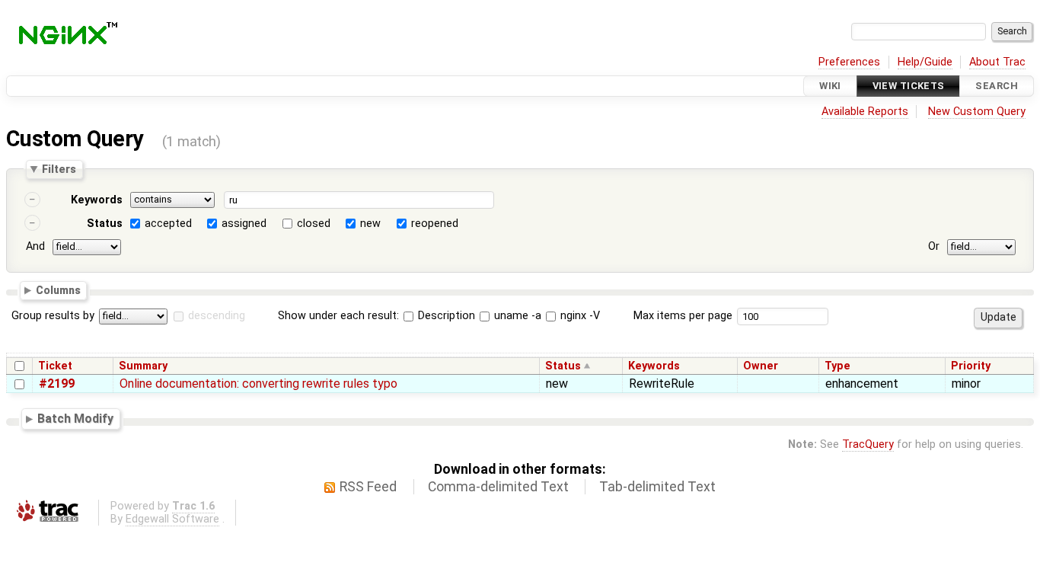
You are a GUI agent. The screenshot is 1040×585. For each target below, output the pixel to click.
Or (934, 246)
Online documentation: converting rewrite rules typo (258, 383)
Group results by (52, 315)
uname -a (516, 315)
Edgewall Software (172, 519)
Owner (760, 366)
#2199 (57, 383)
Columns (58, 289)
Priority (971, 366)
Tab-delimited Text (657, 486)
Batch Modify (75, 418)
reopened (434, 223)
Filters (59, 169)
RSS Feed (368, 486)
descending (216, 315)
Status (105, 223)
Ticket (55, 366)
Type (837, 366)
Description (445, 315)
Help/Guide (925, 62)
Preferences (849, 62)
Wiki (830, 85)
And (35, 246)
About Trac (997, 62)
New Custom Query (977, 111)
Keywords (97, 199)
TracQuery (868, 444)
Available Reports (864, 111)
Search (996, 85)
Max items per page (682, 315)
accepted (168, 223)
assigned (244, 223)
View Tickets (909, 85)
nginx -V (578, 315)
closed (313, 223)
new (370, 223)
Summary (143, 366)
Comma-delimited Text (498, 486)
